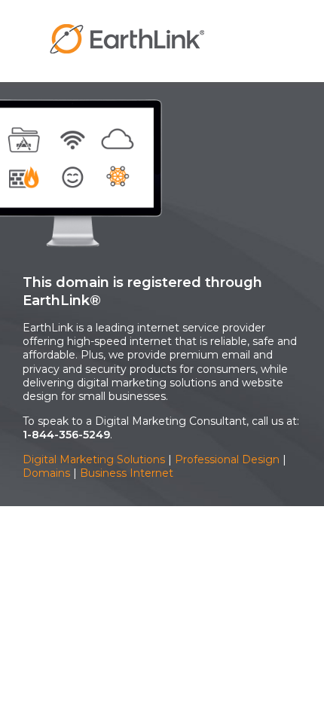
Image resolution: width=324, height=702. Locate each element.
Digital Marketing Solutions (94, 459)
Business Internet (126, 473)
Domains (46, 473)
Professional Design (227, 459)
